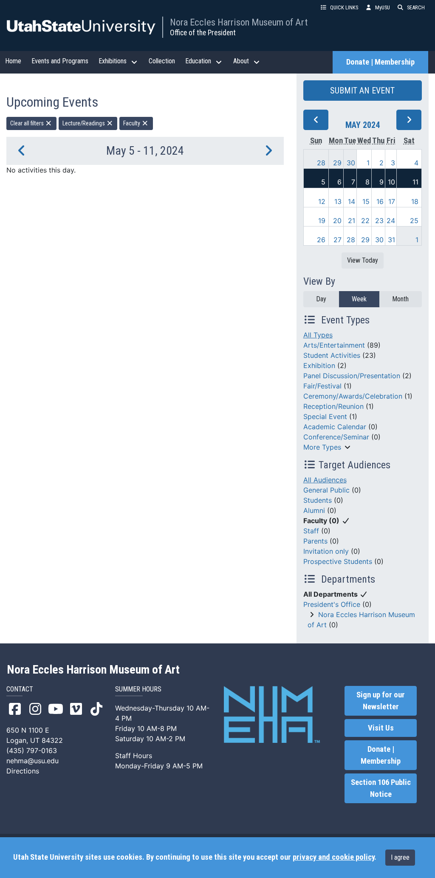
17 (391, 201)
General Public (326, 490)
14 (351, 201)
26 (321, 239)
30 (351, 163)
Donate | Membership (380, 62)
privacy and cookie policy (333, 857)
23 (379, 220)
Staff (311, 531)
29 (337, 163)
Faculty (132, 123)
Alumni (314, 510)
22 (365, 220)
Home (13, 61)
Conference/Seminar (336, 437)
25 (414, 220)
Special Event (325, 416)
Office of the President (203, 32)
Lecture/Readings (84, 123)
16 (380, 201)
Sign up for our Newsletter (380, 700)
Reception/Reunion (333, 406)
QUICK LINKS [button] (344, 7)
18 (414, 201)
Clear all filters (27, 123)
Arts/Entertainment (334, 345)
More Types (322, 447)
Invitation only (326, 551)
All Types (318, 335)
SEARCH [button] (416, 7)
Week (359, 299)
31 (391, 239)
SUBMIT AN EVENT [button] (362, 90)
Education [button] (198, 61)
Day (321, 299)
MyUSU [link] (382, 7)
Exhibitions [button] (113, 61)
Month (400, 299)
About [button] (241, 61)
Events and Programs (59, 61)
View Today (362, 260)
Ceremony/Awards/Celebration (352, 396)
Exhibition (319, 365)
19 (321, 220)
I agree (400, 857)
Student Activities (331, 355)
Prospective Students (337, 561)
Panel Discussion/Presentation (351, 375)
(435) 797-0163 (31, 750)
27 (337, 239)
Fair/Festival (322, 386)
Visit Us (381, 728)
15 (366, 201)
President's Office (331, 604)
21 (351, 220)
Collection (162, 61)
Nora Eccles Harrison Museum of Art (239, 22)
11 (415, 182)
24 (391, 220)
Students (317, 500)
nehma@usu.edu (32, 760)
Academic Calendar (334, 426)
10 (391, 182)
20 (337, 220)
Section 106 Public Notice (381, 788)
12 (321, 201)
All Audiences (325, 480)
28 (321, 163)
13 (338, 201)
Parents (315, 541)
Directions (22, 771)
